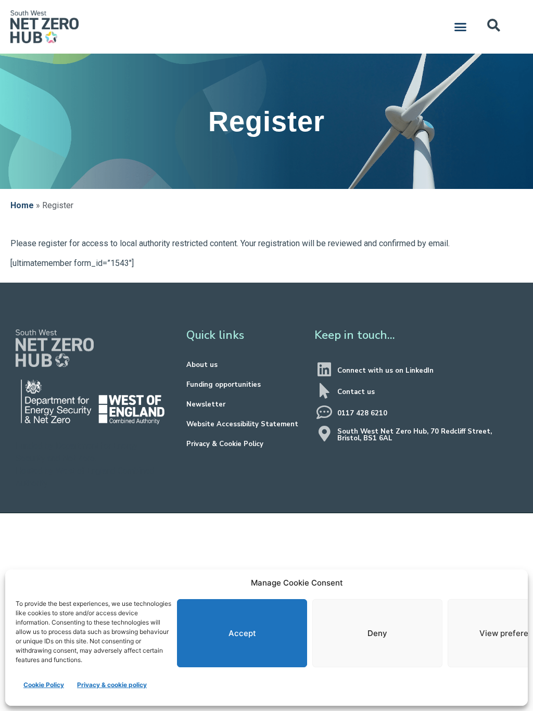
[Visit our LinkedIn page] (324, 369)
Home (22, 205)
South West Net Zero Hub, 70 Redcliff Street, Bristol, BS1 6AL (414, 435)
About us (202, 365)
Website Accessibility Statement (242, 424)
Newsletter (205, 404)
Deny (377, 633)
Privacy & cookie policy (112, 685)
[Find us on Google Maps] (324, 433)
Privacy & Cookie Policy (224, 444)
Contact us (356, 392)
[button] (461, 27)
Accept (242, 633)
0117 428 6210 (362, 413)
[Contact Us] (324, 391)
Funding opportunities (223, 384)
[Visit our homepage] (55, 348)
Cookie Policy (43, 685)
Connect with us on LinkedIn (385, 370)
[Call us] (324, 412)
